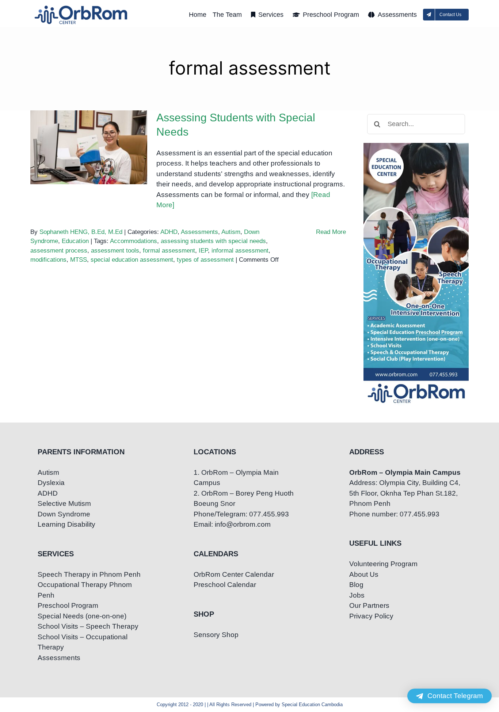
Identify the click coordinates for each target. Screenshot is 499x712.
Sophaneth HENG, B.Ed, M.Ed (80, 231)
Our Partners (369, 605)
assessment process (58, 250)
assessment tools (115, 250)
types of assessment (205, 259)
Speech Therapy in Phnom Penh (89, 574)
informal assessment (240, 250)
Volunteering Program (383, 564)
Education (75, 241)
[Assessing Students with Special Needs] (88, 147)
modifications (48, 259)
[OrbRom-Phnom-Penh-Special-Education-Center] (81, 7)
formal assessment (169, 250)
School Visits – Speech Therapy (88, 626)
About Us (363, 574)
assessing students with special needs (213, 241)
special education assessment (132, 259)
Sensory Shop (216, 635)
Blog (356, 584)
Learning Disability (66, 524)
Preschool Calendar (225, 584)
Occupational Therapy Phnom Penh (85, 590)
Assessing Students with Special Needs (89, 134)
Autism (230, 231)
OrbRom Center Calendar (234, 574)
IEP (203, 250)
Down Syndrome (64, 514)
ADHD (169, 231)
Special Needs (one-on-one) (82, 616)
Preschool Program (68, 605)
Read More (331, 231)
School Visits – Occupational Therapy (82, 642)
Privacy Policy (371, 616)
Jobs (357, 595)
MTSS (78, 259)
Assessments (199, 231)
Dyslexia (51, 482)
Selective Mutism (64, 503)
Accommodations (133, 241)
